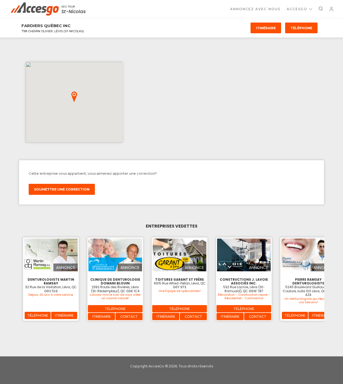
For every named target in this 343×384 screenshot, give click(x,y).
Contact (129, 316)
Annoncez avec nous (255, 9)
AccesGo (297, 9)
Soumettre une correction (62, 189)
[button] (74, 97)
